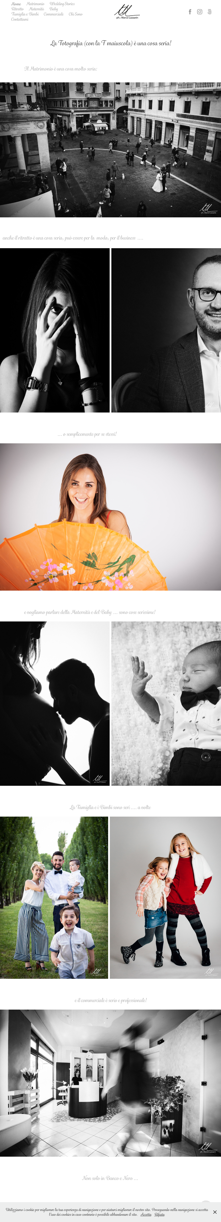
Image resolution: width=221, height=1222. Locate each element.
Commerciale (53, 14)
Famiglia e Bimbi (24, 14)
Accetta (145, 1214)
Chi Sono (75, 14)
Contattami (19, 19)
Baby (53, 9)
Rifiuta (159, 1214)
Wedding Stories (62, 4)
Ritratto (17, 9)
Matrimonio (35, 4)
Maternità (36, 9)
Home (16, 4)
